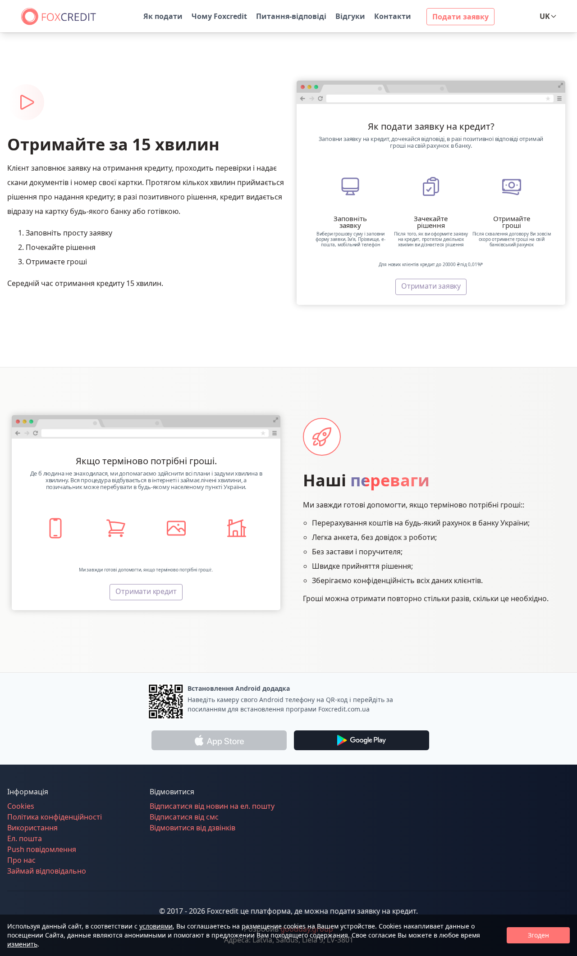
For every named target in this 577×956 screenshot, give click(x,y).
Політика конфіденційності (54, 817)
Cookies (20, 806)
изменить (22, 944)
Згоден (538, 935)
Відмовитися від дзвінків (192, 828)
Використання (32, 828)
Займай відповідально (46, 871)
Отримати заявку (431, 286)
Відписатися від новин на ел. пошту (212, 806)
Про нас (21, 860)
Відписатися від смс (184, 817)
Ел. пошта (24, 838)
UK (545, 16)
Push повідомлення (41, 849)
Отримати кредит (145, 591)
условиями (156, 926)
